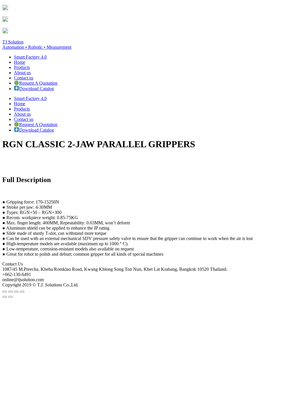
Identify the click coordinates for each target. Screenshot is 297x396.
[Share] (10, 292)
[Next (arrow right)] (10, 297)
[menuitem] (30, 57)
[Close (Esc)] (4, 292)
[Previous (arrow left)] (4, 297)
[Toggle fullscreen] (16, 292)
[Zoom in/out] (22, 292)
